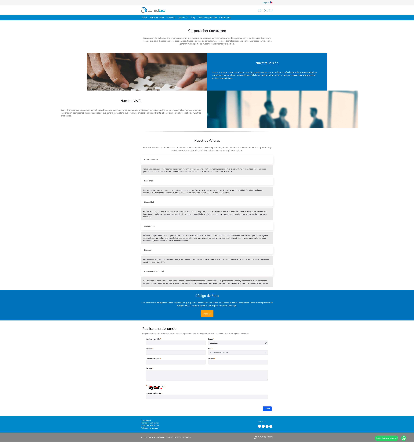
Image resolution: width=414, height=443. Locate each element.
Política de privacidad (149, 428)
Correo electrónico (153, 359)
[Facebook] (263, 10)
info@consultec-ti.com (150, 425)
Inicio (144, 17)
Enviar (267, 408)
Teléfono (149, 349)
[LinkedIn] (267, 10)
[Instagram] (259, 10)
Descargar (207, 314)
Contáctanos (225, 17)
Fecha (210, 339)
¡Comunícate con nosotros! (387, 438)
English (266, 3)
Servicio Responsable (207, 17)
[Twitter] (270, 10)
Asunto (211, 359)
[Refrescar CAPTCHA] (163, 386)
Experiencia (183, 17)
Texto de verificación (154, 393)
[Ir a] (153, 10)
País (209, 349)
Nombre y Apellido (153, 339)
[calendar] (265, 342)
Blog (193, 17)
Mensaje (149, 368)
